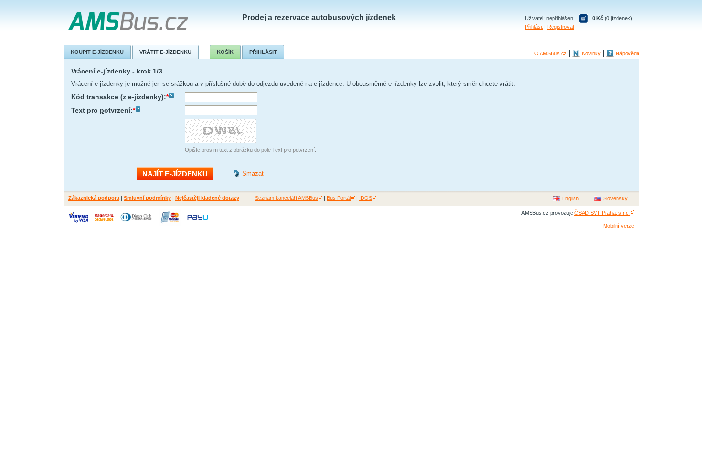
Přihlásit (534, 27)
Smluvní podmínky (147, 198)
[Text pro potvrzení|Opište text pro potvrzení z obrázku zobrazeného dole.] (138, 110)
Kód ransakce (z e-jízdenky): (120, 97)
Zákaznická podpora (93, 198)
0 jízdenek (618, 18)
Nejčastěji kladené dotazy (207, 198)
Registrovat (560, 27)
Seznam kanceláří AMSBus (286, 198)
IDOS (365, 198)
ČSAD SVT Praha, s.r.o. (602, 213)
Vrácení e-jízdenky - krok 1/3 (116, 71)
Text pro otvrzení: (103, 110)
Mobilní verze (618, 225)
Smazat (253, 173)
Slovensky (615, 198)
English (570, 198)
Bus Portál (339, 198)
